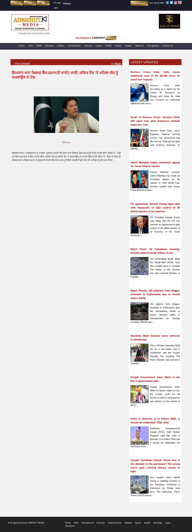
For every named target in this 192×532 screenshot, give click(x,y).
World (39, 46)
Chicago (57, 2)
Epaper (129, 46)
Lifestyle (88, 46)
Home (22, 46)
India (31, 46)
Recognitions (153, 46)
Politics (61, 46)
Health (108, 46)
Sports (99, 46)
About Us (140, 46)
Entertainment (75, 46)
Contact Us (168, 46)
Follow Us (111, 38)
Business (50, 46)
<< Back (116, 63)
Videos (119, 46)
